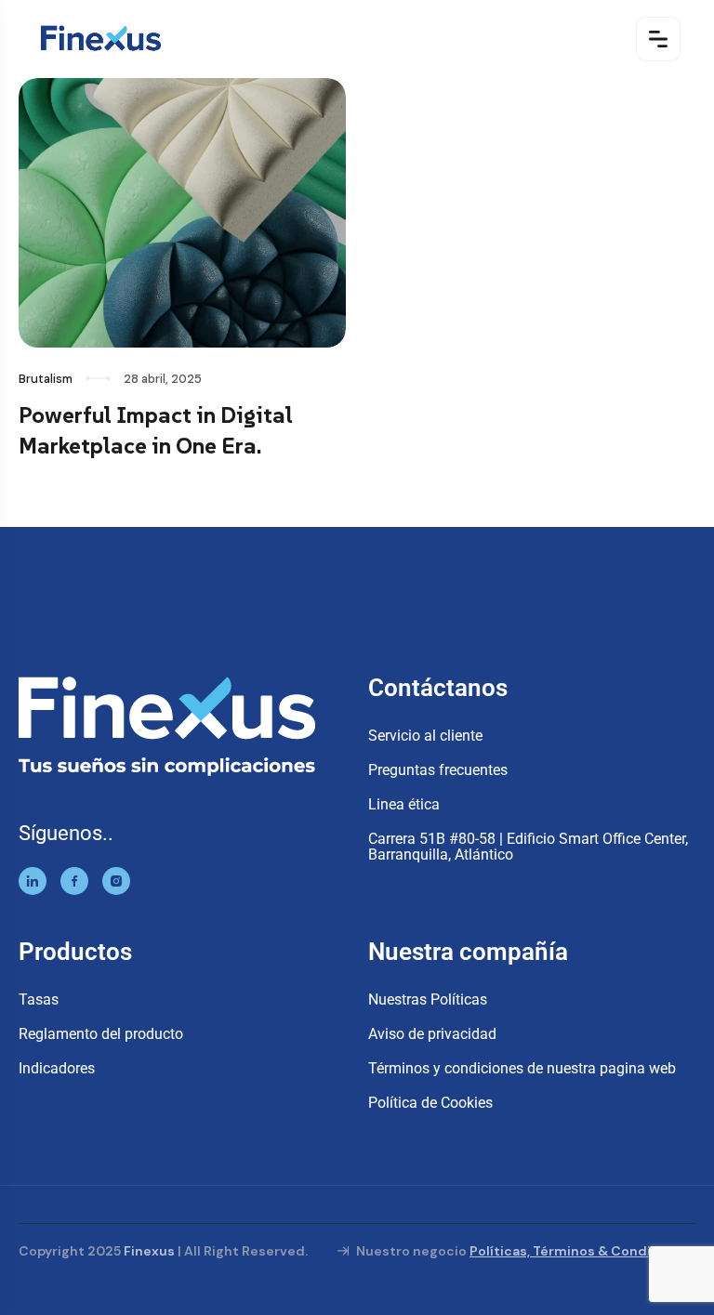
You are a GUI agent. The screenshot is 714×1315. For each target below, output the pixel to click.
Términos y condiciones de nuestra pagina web (522, 1068)
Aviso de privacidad (432, 1034)
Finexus (149, 1251)
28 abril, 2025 (163, 379)
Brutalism (46, 379)
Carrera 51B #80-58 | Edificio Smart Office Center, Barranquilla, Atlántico (528, 846)
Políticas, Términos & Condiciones (582, 1251)
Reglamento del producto (101, 1034)
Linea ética (404, 804)
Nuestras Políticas (427, 999)
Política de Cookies (430, 1103)
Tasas (39, 999)
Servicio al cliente (425, 735)
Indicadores (57, 1068)
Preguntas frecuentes (438, 770)
